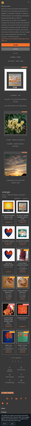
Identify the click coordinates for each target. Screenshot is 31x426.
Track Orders (10, 377)
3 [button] (18, 361)
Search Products (10, 370)
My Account (21, 369)
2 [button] (15, 361)
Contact (3, 412)
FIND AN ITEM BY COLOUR (16, 195)
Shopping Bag (9, 382)
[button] (28, 2)
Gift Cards (21, 382)
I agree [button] (12, 423)
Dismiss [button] (5, 423)
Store (3, 195)
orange (4, 197)
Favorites (21, 377)
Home (3, 408)
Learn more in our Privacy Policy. (11, 39)
